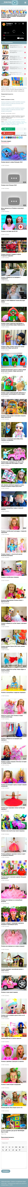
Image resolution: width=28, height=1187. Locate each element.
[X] (9, 137)
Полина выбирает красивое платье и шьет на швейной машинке (13, 855)
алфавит (8, 124)
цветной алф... (15, 124)
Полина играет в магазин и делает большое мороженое (13, 878)
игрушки (3, 123)
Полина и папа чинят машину (9, 992)
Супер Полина (16, 121)
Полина (23, 121)
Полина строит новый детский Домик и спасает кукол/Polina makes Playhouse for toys (13, 324)
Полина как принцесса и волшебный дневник (11, 901)
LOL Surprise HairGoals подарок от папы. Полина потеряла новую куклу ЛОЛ (12, 486)
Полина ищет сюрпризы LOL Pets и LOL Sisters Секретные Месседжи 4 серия (12, 463)
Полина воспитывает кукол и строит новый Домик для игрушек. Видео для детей (13, 370)
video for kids (20, 123)
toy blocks (18, 122)
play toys (24, 122)
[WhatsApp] (17, 137)
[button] (2, 1147)
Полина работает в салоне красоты (11, 1038)
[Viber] (15, 137)
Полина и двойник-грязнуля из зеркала (12, 1061)
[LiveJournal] (11, 137)
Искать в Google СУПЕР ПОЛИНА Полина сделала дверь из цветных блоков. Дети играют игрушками (12, 110)
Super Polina (7, 121)
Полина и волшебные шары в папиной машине (12, 509)
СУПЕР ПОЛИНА (20, 119)
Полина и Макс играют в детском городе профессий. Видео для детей (12, 347)
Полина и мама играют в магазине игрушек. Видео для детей (13, 416)
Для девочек (11, 119)
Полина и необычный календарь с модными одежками (13, 532)
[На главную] (9, 2)
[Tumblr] (13, 137)
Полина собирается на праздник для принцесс (11, 739)
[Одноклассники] (4, 137)
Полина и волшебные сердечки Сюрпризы (13, 692)
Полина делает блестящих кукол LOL (12, 1107)
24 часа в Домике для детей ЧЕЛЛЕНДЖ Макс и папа (12, 1131)
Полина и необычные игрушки (10, 577)
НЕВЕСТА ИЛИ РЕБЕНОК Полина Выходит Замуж (13, 301)
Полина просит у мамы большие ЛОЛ (11, 162)
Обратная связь (5, 1181)
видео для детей (11, 123)
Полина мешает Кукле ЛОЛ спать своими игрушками (13, 647)
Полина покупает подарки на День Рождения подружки (11, 255)
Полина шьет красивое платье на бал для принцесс (13, 808)
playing (3, 124)
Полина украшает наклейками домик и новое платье (12, 970)
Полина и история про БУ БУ (9, 231)
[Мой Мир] (6, 137)
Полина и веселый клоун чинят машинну (12, 830)
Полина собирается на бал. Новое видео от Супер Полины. (13, 670)
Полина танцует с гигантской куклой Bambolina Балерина (11, 555)
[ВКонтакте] (2, 137)
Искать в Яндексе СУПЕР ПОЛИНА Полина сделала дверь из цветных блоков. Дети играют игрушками (13, 103)
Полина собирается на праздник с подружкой (11, 278)
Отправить (6, 1171)
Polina (3, 122)
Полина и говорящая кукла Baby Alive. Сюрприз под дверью (12, 439)
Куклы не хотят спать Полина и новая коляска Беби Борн (12, 716)
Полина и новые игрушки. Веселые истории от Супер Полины (13, 762)
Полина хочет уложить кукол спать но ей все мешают (13, 1016)
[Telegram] (22, 137)
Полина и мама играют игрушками (11, 1084)
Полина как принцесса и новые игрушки (12, 946)
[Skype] (19, 137)
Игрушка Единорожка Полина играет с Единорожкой (12, 601)
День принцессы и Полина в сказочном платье (12, 209)
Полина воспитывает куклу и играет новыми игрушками (14, 785)
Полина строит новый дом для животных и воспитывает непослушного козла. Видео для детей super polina (13, 393)
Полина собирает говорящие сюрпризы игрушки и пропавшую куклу (12, 924)
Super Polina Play (10, 122)
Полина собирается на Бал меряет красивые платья (14, 624)
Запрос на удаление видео (18, 1181)
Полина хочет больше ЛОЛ (9, 185)
